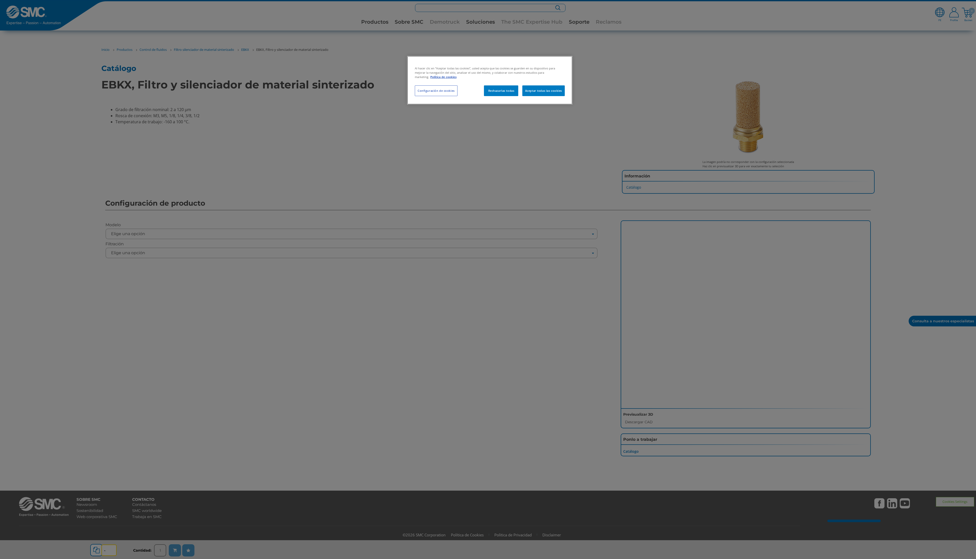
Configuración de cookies (436, 91)
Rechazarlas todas (501, 91)
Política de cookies (443, 77)
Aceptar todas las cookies (543, 91)
